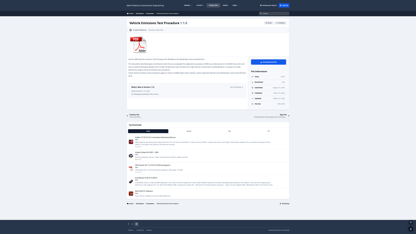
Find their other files (156, 30)
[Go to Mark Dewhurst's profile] (130, 30)
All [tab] (269, 131)
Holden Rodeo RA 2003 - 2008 (146, 152)
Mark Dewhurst (140, 30)
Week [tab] (148, 131)
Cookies (149, 230)
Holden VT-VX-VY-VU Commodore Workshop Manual (155, 137)
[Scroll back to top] (410, 222)
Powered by (278, 230)
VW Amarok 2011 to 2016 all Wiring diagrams (152, 165)
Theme (130, 230)
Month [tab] (189, 131)
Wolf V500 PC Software (144, 191)
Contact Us (140, 230)
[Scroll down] (410, 228)
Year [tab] (229, 131)
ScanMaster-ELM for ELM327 (146, 178)
